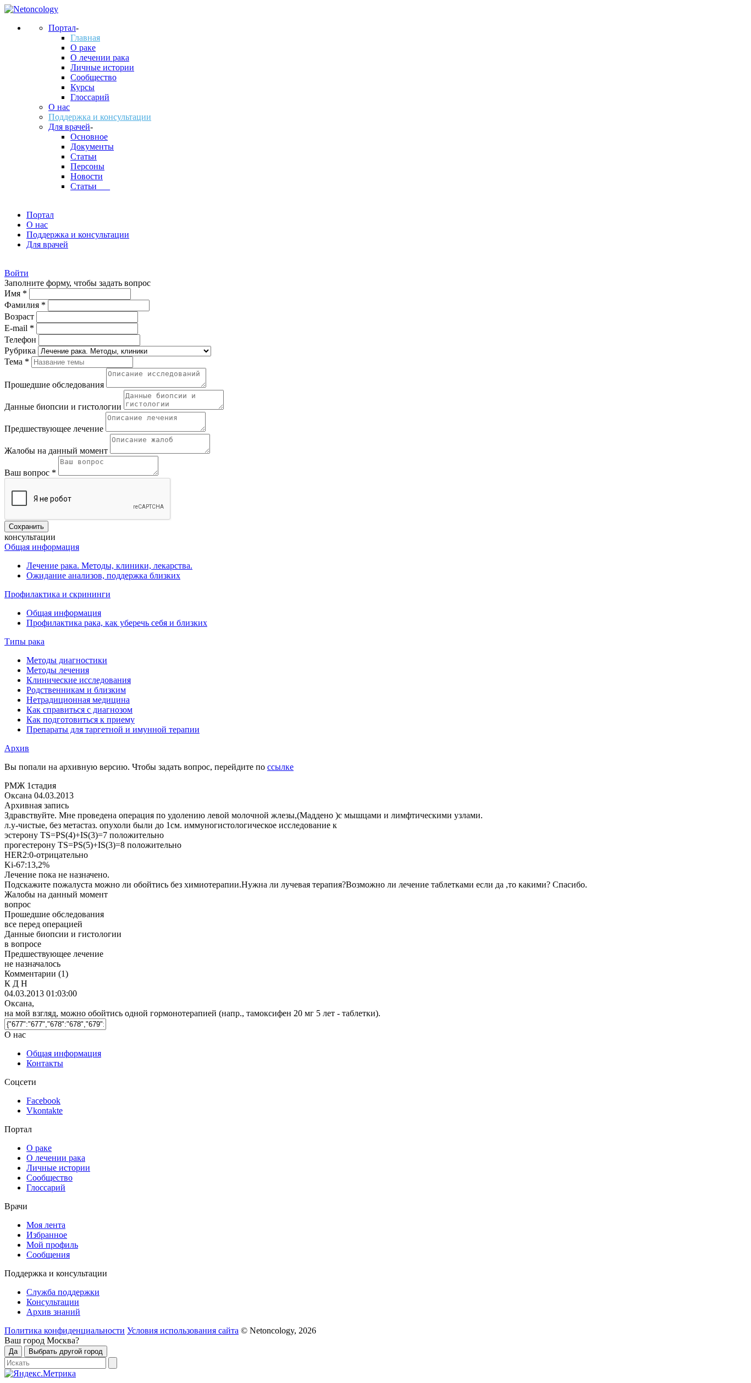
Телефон (21, 339)
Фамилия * (26, 305)
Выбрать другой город (66, 1351)
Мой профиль (52, 1244)
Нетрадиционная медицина (78, 699)
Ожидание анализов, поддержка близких (103, 575)
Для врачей (69, 126)
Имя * (16, 293)
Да (13, 1351)
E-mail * (20, 328)
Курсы (82, 87)
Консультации (52, 1302)
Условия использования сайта (183, 1330)
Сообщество (93, 77)
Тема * (17, 361)
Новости (86, 176)
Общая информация (41, 547)
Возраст (20, 316)
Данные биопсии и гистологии (64, 406)
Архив (16, 748)
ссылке (280, 767)
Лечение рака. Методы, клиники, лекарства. (109, 565)
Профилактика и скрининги (57, 594)
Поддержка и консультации (99, 117)
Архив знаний (53, 1311)
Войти (16, 273)
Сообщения (48, 1254)
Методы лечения (57, 670)
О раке (83, 47)
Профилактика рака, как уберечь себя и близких (116, 622)
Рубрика (21, 350)
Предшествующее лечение (55, 428)
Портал (62, 27)
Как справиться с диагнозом (79, 709)
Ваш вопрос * (31, 472)
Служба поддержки (63, 1292)
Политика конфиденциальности (64, 1330)
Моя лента (45, 1225)
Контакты (44, 1063)
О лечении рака (99, 57)
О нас (59, 107)
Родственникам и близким (76, 690)
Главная (85, 37)
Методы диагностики (66, 660)
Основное (89, 136)
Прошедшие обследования (55, 384)
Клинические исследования (78, 680)
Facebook (43, 1100)
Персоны (87, 166)
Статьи (83, 156)
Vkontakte (44, 1110)
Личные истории (102, 67)
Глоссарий (89, 97)
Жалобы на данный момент (57, 450)
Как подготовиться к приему (80, 719)
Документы (92, 146)
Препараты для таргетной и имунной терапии (113, 729)
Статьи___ (90, 186)
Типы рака (24, 641)
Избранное (46, 1234)
